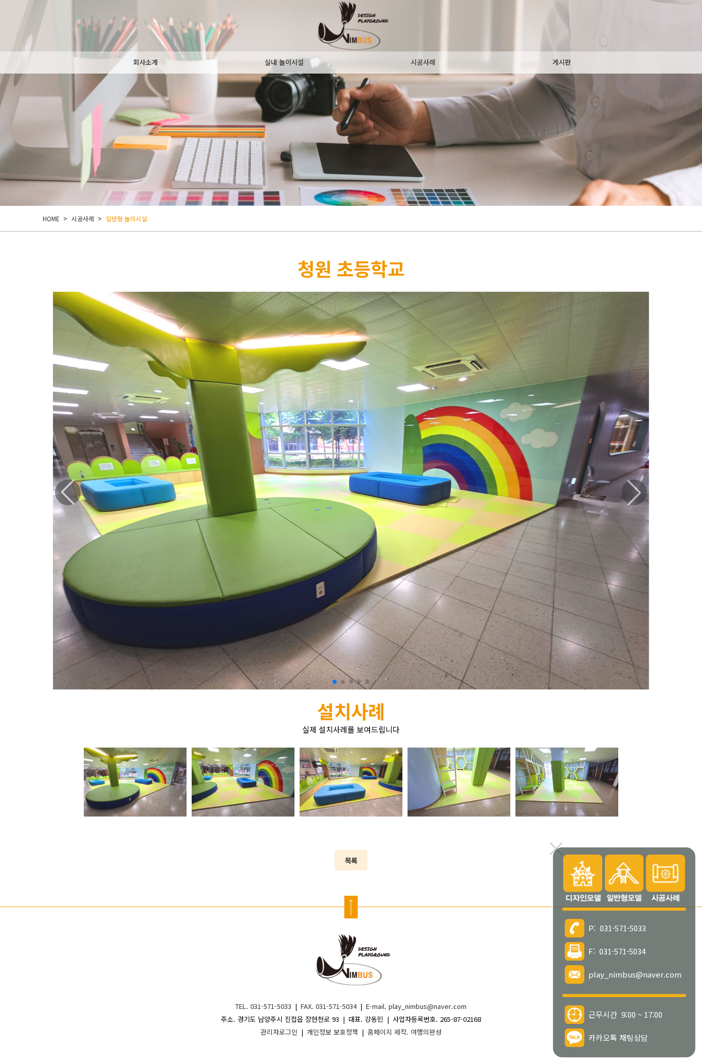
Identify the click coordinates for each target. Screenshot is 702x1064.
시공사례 (423, 62)
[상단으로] (351, 907)
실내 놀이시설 (284, 62)
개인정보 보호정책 (332, 1032)
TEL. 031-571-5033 (263, 1006)
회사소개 (145, 62)
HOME (51, 218)
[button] (334, 682)
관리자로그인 (279, 1032)
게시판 (561, 62)
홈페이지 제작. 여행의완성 (404, 1032)
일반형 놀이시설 (126, 218)
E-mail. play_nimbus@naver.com (416, 1006)
